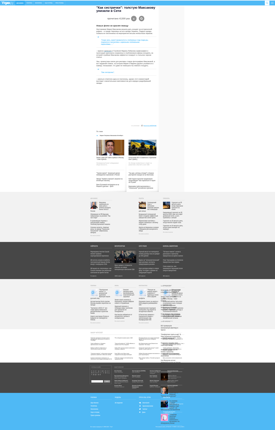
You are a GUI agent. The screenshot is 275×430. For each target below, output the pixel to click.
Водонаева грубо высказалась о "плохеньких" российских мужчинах (141, 187)
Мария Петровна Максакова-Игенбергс (111, 135)
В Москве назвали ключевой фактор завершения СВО (124, 358)
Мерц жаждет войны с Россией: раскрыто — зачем (149, 358)
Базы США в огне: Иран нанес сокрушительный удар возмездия (123, 354)
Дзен (143, 412)
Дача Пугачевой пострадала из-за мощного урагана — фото (107, 185)
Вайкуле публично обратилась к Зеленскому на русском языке (99, 348)
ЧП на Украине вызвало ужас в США (124, 338)
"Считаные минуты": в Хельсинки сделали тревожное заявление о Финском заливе (101, 354)
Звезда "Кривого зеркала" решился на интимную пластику (109, 180)
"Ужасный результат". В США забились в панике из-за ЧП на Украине (125, 344)
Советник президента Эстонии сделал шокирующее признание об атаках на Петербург (100, 339)
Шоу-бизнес (19, 3)
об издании (119, 403)
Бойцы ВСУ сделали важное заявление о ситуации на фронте (125, 348)
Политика (29, 3)
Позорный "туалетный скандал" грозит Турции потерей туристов (149, 348)
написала (108, 51)
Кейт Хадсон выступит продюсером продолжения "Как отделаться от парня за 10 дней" (142, 180)
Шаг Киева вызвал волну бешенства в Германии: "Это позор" (148, 344)
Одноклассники (148, 406)
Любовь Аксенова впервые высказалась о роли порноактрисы (149, 354)
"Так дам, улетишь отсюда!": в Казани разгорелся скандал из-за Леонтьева (141, 174)
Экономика (38, 3)
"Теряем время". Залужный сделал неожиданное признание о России (108, 174)
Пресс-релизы (59, 3)
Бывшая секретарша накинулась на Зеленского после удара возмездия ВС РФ (101, 358)
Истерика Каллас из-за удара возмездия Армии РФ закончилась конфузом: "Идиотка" (149, 339)
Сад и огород (48, 3)
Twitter (145, 409)
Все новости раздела (95, 235)
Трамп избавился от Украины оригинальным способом (98, 344)
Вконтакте (146, 403)
